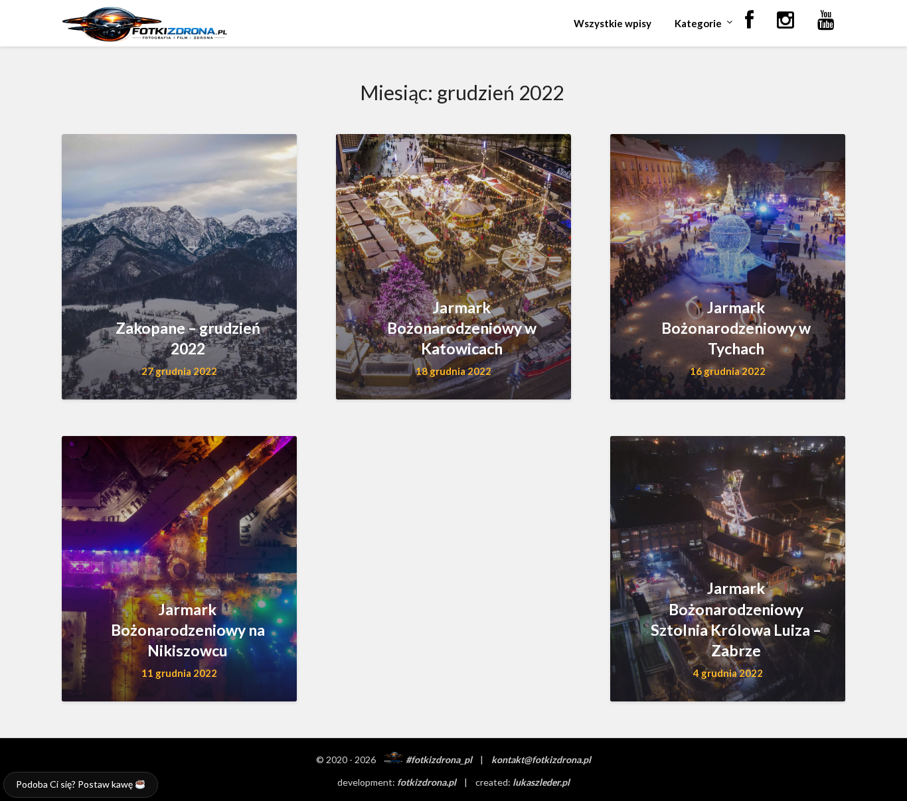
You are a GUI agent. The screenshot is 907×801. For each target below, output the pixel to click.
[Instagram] (785, 20)
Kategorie (698, 23)
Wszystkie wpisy (612, 23)
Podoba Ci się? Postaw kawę (75, 784)
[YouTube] (826, 20)
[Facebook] (749, 20)
